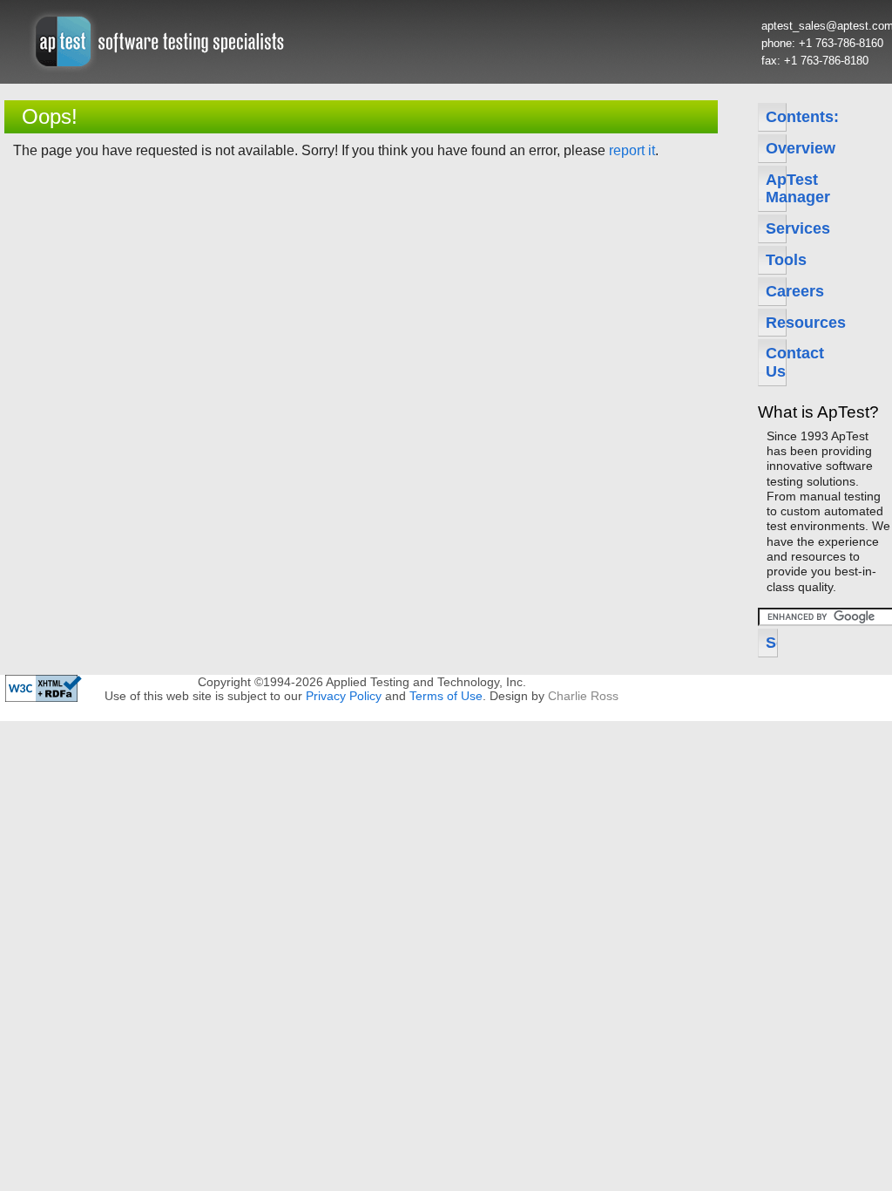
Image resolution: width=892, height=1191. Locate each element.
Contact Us (776, 362)
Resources (776, 322)
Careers (776, 291)
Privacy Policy (344, 696)
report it (632, 150)
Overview (776, 148)
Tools (776, 260)
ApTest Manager (776, 189)
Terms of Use (446, 696)
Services (776, 228)
